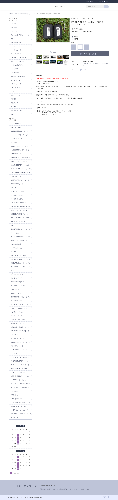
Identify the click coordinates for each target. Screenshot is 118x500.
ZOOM (54, 52)
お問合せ (89, 489)
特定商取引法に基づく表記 (47, 489)
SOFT (76, 39)
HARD (76, 37)
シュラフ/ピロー (94, 63)
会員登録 (90, 1)
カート (108, 1)
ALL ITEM (85, 63)
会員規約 (81, 489)
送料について (73, 489)
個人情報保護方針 (62, 489)
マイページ (99, 1)
